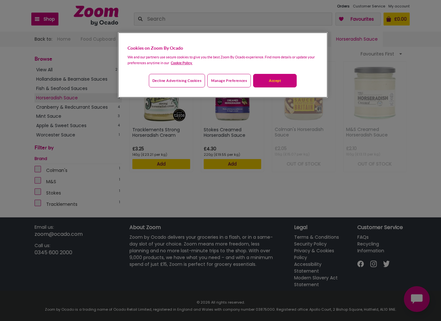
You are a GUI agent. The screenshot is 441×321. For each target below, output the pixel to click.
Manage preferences (229, 80)
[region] (223, 65)
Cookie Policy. (181, 63)
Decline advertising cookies (176, 80)
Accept (275, 80)
